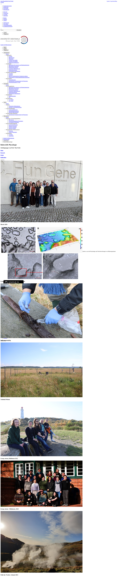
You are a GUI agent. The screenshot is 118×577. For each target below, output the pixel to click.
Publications (3, 157)
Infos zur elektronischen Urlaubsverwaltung (18, 76)
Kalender (11, 75)
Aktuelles (11, 73)
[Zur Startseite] (14, 43)
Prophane (11, 131)
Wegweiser (6, 50)
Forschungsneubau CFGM (14, 82)
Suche (2, 30)
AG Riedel (11, 99)
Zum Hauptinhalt (4, 1)
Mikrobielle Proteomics (14, 66)
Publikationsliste (12, 96)
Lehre (5, 102)
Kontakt (10, 56)
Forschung (6, 83)
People (2, 155)
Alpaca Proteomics (13, 132)
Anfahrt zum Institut (13, 60)
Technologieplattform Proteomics (16, 121)
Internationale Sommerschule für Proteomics (18, 81)
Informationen (6, 52)
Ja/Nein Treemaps (12, 127)
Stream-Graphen (12, 128)
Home (7, 54)
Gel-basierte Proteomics (14, 122)
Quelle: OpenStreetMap (112, 1)
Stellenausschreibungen (14, 62)
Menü (5, 47)
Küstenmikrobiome (13, 70)
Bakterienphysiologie (13, 67)
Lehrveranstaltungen (13, 109)
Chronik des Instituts (13, 61)
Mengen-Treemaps (13, 126)
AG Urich (11, 101)
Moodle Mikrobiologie (14, 112)
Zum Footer (10, 1)
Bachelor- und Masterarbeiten (15, 107)
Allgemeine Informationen (14, 106)
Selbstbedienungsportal (14, 111)
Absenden (19, 30)
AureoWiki (11, 135)
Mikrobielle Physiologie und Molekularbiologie (19, 65)
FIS (9, 97)
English (2, 2)
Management (11, 57)
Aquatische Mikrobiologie (14, 68)
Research (3, 152)
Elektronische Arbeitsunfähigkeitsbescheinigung (19, 77)
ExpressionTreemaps (13, 124)
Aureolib (11, 134)
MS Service (11, 119)
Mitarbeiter (11, 59)
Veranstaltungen (12, 79)
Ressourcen (6, 116)
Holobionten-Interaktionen (14, 71)
